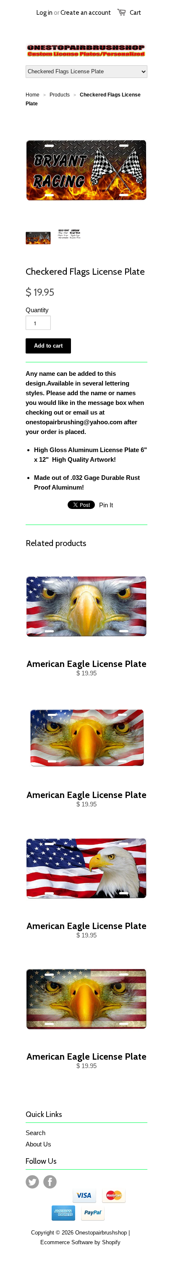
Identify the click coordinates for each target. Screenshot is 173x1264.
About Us (38, 1144)
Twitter (32, 1182)
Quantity (37, 309)
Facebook (50, 1182)
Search (35, 1132)
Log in (44, 12)
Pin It (106, 505)
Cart (135, 12)
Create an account (85, 12)
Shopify (111, 1242)
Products (60, 95)
